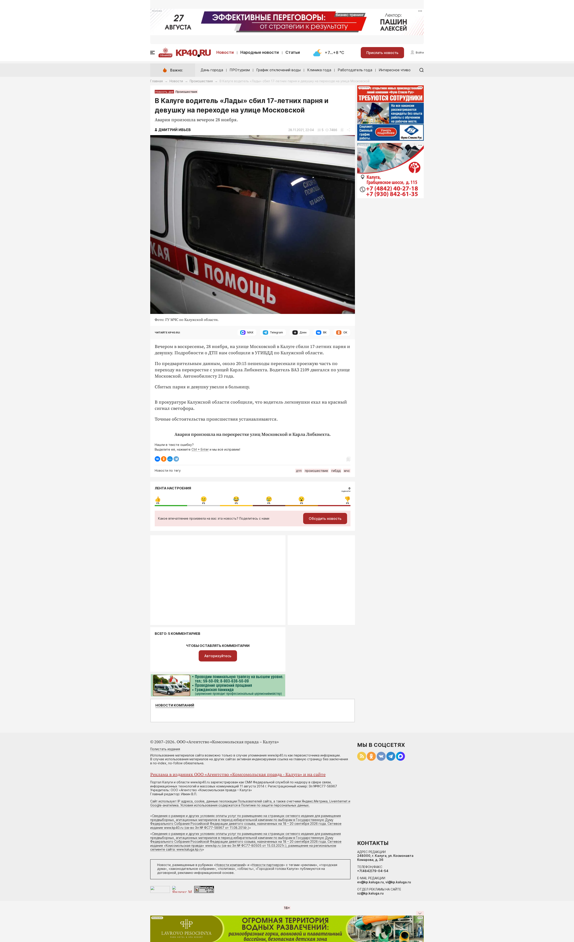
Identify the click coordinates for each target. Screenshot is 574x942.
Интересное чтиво (395, 70)
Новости (225, 52)
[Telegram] (176, 459)
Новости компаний (174, 705)
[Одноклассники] (163, 459)
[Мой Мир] (170, 459)
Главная (156, 81)
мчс (347, 471)
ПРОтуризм (240, 70)
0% (157, 503)
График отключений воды (278, 70)
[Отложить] (342, 130)
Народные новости (259, 52)
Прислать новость (382, 52)
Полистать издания (165, 749)
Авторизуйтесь (217, 656)
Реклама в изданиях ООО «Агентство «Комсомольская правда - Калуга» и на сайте (238, 775)
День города (212, 70)
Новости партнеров (267, 865)
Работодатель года (355, 70)
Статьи (292, 52)
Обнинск (165, 55)
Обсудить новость (325, 518)
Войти (420, 52)
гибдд (336, 471)
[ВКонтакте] (157, 459)
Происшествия (201, 81)
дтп (299, 471)
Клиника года (319, 70)
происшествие (316, 471)
